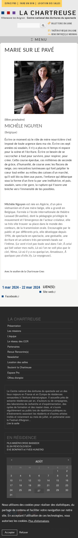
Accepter (10, 532)
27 (39, 490)
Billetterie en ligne (61, 23)
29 (57, 490)
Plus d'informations (38, 521)
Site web (48, 292)
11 (20, 480)
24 (11, 490)
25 (20, 490)
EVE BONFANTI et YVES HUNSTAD (25, 449)
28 (48, 490)
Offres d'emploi (15, 377)
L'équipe (11, 336)
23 (67, 485)
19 (29, 485)
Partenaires (13, 346)
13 (39, 480)
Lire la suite (13, 423)
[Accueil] (39, 14)
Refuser (23, 532)
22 (57, 485)
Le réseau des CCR (17, 341)
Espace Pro (13, 372)
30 (67, 490)
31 (11, 494)
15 (57, 480)
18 (20, 485)
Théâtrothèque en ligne (64, 30)
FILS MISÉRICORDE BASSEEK (23, 443)
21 (48, 485)
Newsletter (13, 357)
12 (29, 480)
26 (29, 490)
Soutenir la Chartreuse (19, 367)
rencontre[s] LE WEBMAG (64, 34)
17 (11, 485)
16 (67, 480)
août (39, 461)
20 (39, 485)
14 (48, 480)
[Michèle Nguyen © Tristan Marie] (39, 87)
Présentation (14, 326)
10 (11, 480)
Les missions (14, 331)
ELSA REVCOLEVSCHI (19, 446)
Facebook (12, 296)
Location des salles (17, 362)
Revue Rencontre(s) (18, 351)
